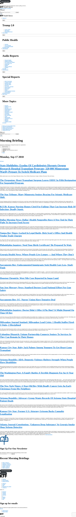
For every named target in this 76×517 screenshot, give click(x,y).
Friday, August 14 (5, 467)
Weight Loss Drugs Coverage (7, 128)
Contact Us (4, 487)
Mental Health (7, 117)
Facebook (4, 494)
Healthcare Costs (8, 106)
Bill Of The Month (8, 81)
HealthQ (6, 65)
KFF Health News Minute (10, 62)
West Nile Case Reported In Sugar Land (29, 278)
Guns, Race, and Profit (9, 86)
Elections (6, 105)
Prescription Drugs (8, 108)
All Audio (4, 68)
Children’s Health (8, 121)
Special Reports (5, 69)
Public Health (4, 32)
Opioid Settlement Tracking (10, 90)
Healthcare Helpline (8, 61)
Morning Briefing (5, 481)
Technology (7, 113)
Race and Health (8, 115)
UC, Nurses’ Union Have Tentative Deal (27, 299)
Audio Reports (5, 48)
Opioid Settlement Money (7, 129)
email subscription (48, 434)
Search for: (2, 12)
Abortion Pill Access (6, 130)
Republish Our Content (6, 486)
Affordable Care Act (8, 118)
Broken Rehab (7, 87)
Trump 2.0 (4, 18)
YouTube (4, 492)
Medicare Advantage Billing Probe (8, 125)
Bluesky (3, 497)
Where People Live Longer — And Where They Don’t (37, 254)
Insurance (6, 107)
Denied (6, 89)
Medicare (6, 119)
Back (4, 20)
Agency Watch (7, 29)
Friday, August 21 (5, 462)
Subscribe (2, 8)
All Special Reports (6, 93)
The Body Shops (8, 84)
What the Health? (8, 60)
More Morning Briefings (6, 470)
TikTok (3, 498)
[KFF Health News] (6, 7)
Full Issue (2, 161)
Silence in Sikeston (8, 66)
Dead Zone (7, 88)
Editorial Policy (5, 510)
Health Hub (7, 64)
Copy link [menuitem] (4, 150)
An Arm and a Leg (8, 63)
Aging (6, 116)
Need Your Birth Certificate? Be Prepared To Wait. (36, 245)
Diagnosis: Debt (8, 83)
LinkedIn (4, 493)
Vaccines (6, 44)
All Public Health (5, 47)
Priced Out (7, 85)
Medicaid (6, 120)
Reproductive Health (9, 112)
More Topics (4, 94)
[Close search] (1, 14)
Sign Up (13, 453)
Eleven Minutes (8, 92)
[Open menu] (0, 11)
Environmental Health (9, 46)
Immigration (7, 110)
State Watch (7, 30)
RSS (3, 499)
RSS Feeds (3, 473)
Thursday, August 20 (6, 463)
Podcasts (4, 479)
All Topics (4, 122)
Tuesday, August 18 (6, 465)
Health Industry (8, 109)
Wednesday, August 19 (6, 464)
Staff (3, 485)
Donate (9, 8)
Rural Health (7, 114)
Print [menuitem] (3, 151)
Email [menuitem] (3, 152)
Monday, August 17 (6, 466)
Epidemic (6, 67)
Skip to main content (5, 1)
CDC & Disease (8, 45)
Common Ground (8, 82)
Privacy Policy (5, 511)
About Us (4, 483)
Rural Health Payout (8, 31)
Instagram (4, 491)
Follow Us (6, 8)
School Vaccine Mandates (7, 126)
